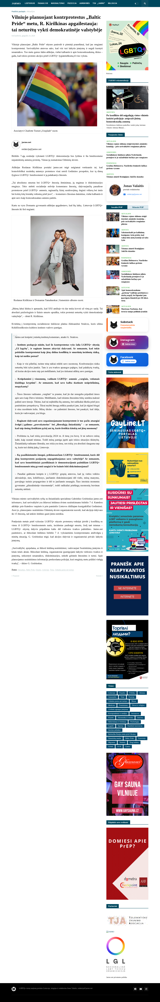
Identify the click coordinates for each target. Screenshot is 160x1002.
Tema (52, 570)
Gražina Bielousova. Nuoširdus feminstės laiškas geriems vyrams (126, 167)
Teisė (122, 697)
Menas (134, 701)
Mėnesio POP (138, 207)
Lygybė (111, 726)
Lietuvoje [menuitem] (30, 3)
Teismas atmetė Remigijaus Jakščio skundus (125, 177)
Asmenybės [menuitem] (85, 3)
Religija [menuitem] (112, 3)
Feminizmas (123, 705)
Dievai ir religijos (138, 705)
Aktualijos (31, 12)
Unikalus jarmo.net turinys (64, 570)
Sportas (120, 726)
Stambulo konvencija (135, 726)
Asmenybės (112, 697)
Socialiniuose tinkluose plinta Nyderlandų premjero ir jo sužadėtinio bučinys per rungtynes (127, 156)
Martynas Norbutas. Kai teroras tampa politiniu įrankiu (134, 310)
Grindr (110, 746)
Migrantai (111, 742)
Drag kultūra (134, 742)
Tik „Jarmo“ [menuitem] (99, 3)
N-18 (119, 746)
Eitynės (38, 570)
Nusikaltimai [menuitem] (57, 3)
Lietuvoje (45, 570)
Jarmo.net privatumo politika (116, 977)
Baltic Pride (30, 570)
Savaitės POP (116, 207)
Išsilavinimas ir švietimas (117, 722)
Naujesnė (16, 576)
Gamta (127, 746)
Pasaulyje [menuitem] (43, 3)
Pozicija (131, 697)
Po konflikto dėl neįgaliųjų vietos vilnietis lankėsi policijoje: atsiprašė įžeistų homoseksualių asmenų (127, 118)
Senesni (98, 576)
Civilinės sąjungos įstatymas (118, 709)
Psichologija (134, 722)
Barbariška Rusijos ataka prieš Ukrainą (122, 734)
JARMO (16, 3)
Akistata (142, 693)
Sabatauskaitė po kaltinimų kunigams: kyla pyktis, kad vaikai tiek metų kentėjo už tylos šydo (134, 236)
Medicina (111, 705)
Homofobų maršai (114, 738)
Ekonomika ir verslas (125, 718)
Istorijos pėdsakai (114, 730)
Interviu (140, 718)
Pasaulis (122, 693)
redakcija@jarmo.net (134, 194)
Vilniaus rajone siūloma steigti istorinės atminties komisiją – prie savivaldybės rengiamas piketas (126, 145)
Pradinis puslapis (18, 12)
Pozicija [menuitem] (72, 3)
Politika (132, 693)
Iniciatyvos (135, 713)
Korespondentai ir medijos (117, 713)
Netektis (122, 742)
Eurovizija (142, 738)
